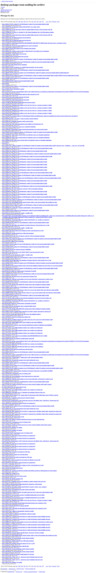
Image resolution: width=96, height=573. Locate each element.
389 (22, 21)
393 (32, 21)
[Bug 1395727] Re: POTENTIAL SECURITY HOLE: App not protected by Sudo (23, 252)
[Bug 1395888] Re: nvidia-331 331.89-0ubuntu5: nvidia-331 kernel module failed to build (24, 170)
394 (35, 21)
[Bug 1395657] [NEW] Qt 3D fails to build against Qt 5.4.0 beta (18, 554)
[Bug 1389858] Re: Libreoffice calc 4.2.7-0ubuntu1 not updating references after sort (23, 392)
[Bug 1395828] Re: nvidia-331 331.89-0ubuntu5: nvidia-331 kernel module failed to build (24, 159)
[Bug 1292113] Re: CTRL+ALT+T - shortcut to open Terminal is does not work (22, 557)
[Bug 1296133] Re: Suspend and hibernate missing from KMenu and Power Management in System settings (29, 470)
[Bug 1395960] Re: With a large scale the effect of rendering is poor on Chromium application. (26, 134)
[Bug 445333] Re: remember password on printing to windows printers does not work (24, 481)
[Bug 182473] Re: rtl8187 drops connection (13, 241)
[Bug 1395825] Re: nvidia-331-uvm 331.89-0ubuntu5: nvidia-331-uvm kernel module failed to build (27, 156)
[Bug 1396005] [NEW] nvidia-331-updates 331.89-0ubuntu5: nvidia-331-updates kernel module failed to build (30, 59)
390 (24, 21)
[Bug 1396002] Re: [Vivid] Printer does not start (14, 53)
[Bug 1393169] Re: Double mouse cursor (12, 468)
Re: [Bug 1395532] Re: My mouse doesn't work (14, 387)
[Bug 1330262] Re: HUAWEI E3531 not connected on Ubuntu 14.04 (19, 276)
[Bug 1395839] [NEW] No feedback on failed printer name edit (18, 338)
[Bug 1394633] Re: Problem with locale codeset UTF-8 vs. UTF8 (18, 543)
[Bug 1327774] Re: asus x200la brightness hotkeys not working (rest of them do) (22, 327)
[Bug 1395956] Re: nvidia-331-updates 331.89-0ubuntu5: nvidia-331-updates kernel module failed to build (29, 197)
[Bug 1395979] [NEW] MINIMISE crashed (13, 89)
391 (27, 21)
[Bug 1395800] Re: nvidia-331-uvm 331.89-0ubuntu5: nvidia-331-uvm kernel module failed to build (27, 148)
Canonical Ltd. (10, 571)
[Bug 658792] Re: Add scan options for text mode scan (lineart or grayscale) (21, 460)
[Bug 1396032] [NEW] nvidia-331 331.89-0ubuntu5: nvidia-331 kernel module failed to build (25, 24)
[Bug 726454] (5, 83)
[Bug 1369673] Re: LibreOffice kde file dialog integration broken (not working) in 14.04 (24, 503)
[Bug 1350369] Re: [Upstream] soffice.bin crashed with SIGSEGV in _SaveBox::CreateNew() (25, 219)
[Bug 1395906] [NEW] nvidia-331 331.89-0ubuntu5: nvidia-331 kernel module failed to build (25, 257)
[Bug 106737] (5, 143)
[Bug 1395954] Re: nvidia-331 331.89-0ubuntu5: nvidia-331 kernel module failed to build (24, 194)
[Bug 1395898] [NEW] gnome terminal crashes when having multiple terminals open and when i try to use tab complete (32, 265)
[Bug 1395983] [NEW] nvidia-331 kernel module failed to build (18, 81)
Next (50, 21)
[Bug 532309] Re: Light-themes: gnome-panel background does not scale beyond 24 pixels (25, 129)
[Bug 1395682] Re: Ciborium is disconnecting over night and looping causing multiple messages (26, 516)
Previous (54, 21)
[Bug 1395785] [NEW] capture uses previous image (15, 454)
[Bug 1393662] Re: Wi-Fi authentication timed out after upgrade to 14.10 (20, 94)
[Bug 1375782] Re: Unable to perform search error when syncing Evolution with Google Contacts (27, 384)
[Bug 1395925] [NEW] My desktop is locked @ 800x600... (16, 249)
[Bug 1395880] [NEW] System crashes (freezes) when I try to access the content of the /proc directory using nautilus (31, 292)
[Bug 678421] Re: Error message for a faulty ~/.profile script (17, 213)
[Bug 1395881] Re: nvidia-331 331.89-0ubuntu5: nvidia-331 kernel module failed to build (24, 164)
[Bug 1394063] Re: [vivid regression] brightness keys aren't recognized (20, 45)
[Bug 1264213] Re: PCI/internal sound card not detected (16, 37)
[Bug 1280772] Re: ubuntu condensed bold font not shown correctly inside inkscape (23, 419)
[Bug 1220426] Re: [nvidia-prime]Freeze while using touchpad (18, 233)
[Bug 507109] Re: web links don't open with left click (15, 546)
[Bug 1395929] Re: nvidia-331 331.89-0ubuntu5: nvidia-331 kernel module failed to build (24, 183)
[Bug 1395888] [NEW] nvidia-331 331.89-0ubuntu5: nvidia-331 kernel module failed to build (25, 281)
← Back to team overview (7, 1)
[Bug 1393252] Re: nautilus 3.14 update (12, 427)
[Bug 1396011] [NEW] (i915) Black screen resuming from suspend (18, 48)
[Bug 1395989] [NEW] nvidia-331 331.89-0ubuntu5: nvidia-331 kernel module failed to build (25, 78)
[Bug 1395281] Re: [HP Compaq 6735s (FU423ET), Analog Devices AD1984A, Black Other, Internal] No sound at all (31, 414)
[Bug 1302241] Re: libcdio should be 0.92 (12, 478)
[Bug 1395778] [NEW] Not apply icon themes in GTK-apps (17, 457)
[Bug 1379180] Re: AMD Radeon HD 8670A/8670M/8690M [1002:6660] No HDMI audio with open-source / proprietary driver (34, 43)
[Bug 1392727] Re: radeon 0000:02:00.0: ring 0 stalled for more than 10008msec (22, 322)
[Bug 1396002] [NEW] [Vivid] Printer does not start (15, 56)
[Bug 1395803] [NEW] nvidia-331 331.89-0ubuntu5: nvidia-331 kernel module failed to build (25, 381)
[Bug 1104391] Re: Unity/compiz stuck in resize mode (15, 97)
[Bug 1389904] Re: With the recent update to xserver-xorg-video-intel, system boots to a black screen (27, 279)
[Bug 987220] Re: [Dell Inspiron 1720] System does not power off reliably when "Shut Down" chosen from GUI (30, 400)
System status (42, 571)
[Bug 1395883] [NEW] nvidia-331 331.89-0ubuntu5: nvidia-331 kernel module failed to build (25, 287)
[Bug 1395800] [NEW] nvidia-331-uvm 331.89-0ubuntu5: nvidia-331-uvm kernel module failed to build (28, 406)
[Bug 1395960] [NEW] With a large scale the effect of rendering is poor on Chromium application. (27, 140)
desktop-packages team (6, 9)
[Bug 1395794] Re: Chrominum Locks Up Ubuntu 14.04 (16, 373)
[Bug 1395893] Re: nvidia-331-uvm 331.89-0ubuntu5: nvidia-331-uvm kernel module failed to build (27, 172)
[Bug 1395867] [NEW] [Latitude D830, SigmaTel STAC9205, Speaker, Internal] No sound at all (26, 311)
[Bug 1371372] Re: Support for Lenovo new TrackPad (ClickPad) (19, 126)
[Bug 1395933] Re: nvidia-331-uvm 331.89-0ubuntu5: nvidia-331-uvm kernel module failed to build (27, 186)
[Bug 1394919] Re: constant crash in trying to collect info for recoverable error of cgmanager (25, 51)
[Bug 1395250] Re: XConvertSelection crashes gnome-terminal (18, 538)
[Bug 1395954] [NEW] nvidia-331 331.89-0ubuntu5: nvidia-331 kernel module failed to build (25, 210)
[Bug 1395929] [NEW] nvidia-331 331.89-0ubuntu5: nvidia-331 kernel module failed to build (25, 246)
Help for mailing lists (30, 568)
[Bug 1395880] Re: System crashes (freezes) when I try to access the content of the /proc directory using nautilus (30, 290)
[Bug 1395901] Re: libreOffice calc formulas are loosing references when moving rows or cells (25, 225)
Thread (3, 7)
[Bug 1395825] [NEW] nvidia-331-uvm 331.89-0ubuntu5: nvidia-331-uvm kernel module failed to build (28, 365)
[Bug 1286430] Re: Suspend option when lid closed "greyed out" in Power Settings (23, 532)
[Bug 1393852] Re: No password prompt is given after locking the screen (20, 360)
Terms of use (19, 571)
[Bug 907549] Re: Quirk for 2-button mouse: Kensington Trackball (19, 271)
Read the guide (20, 568)
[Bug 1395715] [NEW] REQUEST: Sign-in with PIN (15, 505)
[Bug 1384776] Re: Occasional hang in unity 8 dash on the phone (18, 489)
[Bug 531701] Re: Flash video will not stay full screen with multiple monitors (21, 314)
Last (47, 21)
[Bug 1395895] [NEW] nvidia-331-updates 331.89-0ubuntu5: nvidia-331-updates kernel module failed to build (30, 268)
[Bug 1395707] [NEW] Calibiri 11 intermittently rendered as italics (19, 513)
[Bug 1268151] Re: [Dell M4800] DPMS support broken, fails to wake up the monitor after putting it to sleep (29, 202)
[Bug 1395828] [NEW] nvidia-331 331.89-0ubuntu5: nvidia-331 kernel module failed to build (25, 362)
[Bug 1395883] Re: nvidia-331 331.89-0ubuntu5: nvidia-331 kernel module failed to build (24, 167)
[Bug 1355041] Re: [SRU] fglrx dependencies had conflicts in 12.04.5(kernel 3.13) (22, 124)
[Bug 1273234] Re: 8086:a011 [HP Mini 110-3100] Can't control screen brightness (22, 344)
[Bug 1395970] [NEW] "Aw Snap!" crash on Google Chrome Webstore (20, 118)
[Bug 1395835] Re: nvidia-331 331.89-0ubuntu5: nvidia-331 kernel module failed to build (24, 161)
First (58, 21)
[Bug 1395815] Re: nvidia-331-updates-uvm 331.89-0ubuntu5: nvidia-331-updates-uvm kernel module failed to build (31, 153)
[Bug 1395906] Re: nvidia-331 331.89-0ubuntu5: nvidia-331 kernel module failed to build (24, 180)
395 (37, 21)
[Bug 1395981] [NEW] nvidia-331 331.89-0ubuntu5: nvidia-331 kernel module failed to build (25, 86)
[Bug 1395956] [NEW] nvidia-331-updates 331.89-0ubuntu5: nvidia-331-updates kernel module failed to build (30, 205)
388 (19, 21)
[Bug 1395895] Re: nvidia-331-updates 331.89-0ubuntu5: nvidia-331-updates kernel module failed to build (29, 175)
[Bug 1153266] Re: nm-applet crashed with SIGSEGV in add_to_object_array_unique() (24, 487)
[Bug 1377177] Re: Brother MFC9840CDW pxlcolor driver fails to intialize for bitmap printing (26, 284)
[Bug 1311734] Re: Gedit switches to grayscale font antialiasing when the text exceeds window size (26, 298)
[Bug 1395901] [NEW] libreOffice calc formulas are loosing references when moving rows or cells (26, 260)
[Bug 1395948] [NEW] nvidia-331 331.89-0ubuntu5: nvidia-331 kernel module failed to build (25, 222)
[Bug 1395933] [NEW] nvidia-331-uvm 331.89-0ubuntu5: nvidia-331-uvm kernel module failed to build (28, 244)
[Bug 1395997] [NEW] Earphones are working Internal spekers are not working (22, 67)
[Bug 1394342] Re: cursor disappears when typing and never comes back (20, 376)
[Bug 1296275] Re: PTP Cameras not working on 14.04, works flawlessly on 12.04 (23, 230)
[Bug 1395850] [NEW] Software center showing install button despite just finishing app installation (27, 325)
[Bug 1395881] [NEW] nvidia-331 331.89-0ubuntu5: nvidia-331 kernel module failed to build (25, 295)
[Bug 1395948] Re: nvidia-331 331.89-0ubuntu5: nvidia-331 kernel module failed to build (24, 191)
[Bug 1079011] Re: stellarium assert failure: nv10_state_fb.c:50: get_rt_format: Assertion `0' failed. (27, 105)
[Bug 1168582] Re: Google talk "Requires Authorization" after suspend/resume (22, 207)
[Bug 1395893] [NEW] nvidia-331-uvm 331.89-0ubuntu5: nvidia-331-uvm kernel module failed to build (28, 273)
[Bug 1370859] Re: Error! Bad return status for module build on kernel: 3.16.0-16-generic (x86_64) (27, 29)
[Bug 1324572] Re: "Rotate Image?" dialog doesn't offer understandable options (22, 357)
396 (40, 21)
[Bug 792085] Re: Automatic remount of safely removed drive (17, 121)
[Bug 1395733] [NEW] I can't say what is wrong (14, 476)
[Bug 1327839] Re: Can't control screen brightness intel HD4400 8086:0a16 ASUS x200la (24, 335)
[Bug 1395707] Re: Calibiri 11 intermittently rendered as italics (18, 511)
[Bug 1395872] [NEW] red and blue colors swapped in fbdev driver (19, 306)
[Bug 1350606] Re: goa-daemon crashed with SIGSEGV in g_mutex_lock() (21, 26)
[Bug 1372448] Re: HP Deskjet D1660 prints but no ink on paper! (18, 102)
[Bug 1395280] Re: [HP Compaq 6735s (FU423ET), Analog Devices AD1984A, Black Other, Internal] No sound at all (31, 411)
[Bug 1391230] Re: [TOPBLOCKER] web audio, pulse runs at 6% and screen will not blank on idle (27, 319)
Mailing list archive (5, 11)
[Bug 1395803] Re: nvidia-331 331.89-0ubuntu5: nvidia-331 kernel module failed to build (24, 151)
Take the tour (12, 568)
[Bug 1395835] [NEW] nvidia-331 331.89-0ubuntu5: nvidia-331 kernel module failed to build (25, 352)
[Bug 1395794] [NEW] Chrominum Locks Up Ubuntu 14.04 (17, 433)
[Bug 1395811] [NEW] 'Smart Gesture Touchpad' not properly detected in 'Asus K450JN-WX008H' (27, 371)
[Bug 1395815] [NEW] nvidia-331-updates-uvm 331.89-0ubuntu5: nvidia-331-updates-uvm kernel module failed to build (32, 368)
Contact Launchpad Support (30, 571)
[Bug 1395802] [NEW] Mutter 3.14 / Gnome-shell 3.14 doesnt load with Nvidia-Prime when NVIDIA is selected (30, 395)
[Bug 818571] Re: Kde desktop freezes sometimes (14, 64)
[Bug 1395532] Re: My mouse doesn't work (13, 416)
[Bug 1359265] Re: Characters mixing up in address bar (16, 317)
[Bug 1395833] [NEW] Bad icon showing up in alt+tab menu (17, 349)
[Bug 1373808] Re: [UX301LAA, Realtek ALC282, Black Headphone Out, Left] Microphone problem (28, 32)
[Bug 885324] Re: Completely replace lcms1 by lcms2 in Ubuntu (18, 397)
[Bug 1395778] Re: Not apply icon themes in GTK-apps (16, 451)
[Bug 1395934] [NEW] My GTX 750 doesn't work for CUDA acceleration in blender (23, 236)
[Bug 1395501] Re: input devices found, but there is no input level (18, 403)
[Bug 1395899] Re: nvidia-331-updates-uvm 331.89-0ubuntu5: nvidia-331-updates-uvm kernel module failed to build (31, 178)
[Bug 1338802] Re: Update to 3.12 (10, 473)
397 (43, 21)
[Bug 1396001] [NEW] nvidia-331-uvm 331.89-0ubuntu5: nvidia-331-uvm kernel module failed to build (28, 62)
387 (16, 21)
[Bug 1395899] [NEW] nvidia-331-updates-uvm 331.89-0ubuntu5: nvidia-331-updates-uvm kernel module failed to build (32, 263)
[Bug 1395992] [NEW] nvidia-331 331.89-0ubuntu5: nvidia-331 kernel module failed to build (25, 70)
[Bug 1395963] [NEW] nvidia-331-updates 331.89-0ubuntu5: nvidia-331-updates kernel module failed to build (30, 132)
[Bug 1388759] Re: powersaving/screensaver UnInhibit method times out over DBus (23, 495)
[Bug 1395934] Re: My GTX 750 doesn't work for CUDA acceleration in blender (22, 188)
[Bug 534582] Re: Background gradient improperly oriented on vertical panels (22, 484)
